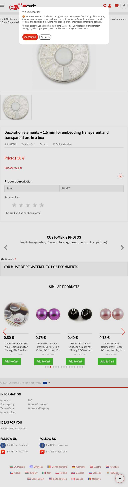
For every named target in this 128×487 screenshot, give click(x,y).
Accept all (30, 37)
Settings (45, 37)
